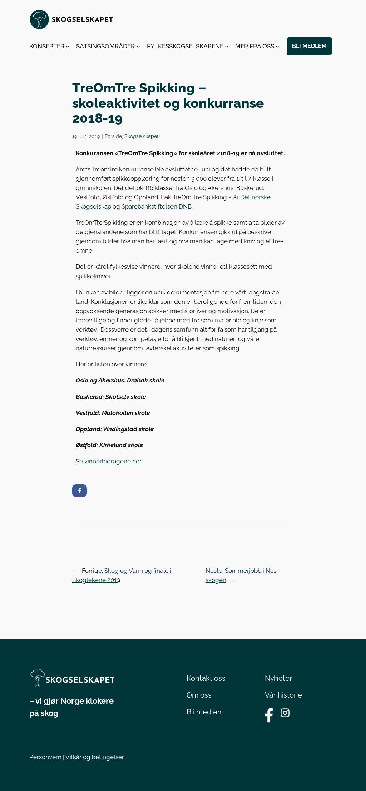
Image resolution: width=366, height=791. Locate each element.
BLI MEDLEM (309, 46)
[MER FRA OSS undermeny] (277, 46)
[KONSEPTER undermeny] (67, 46)
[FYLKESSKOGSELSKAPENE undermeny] (226, 46)
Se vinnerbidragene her (109, 461)
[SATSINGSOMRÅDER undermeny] (138, 46)
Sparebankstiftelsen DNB (157, 206)
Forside (113, 136)
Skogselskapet (141, 136)
